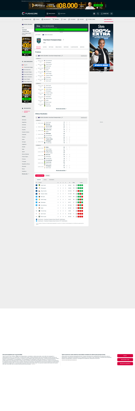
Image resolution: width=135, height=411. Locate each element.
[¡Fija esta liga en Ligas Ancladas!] (63, 40)
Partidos (66, 47)
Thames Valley (44, 193)
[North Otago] (39, 199)
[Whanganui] (39, 188)
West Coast (43, 216)
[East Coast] (39, 214)
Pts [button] (74, 182)
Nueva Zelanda (49, 34)
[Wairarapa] (39, 202)
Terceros (33, 364)
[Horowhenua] (39, 205)
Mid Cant (43, 196)
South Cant (43, 185)
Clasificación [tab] (39, 175)
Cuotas (45, 47)
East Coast (43, 213)
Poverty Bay (43, 211)
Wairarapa (43, 202)
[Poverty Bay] (39, 211)
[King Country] (39, 191)
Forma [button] (81, 182)
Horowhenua (44, 205)
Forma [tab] (47, 175)
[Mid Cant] (39, 196)
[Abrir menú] (111, 13)
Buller (42, 208)
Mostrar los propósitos (125, 363)
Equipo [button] (40, 182)
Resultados (58, 47)
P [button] (65, 182)
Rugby (39, 34)
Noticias (51, 47)
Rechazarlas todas (125, 359)
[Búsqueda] (98, 13)
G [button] (60, 182)
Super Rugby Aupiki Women (26, 34)
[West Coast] (39, 216)
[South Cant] (39, 185)
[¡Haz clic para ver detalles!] (61, 61)
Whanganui (43, 188)
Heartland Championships (25, 30)
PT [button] (69, 182)
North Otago (43, 199)
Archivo (82, 47)
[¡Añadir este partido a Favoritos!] (36, 61)
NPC (23, 27)
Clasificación (74, 47)
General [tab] (39, 179)
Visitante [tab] (51, 179)
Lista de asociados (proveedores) (69, 360)
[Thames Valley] (39, 194)
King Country (43, 191)
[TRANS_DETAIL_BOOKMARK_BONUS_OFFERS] (94, 13)
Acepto (125, 355)
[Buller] (39, 208)
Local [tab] (45, 179)
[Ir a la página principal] (31, 13)
